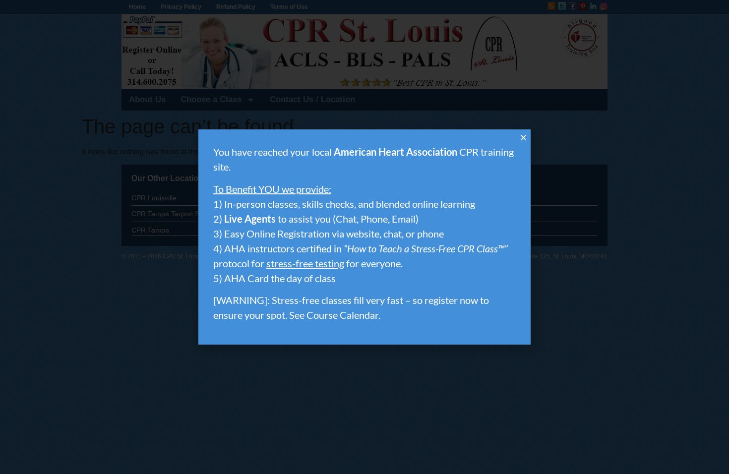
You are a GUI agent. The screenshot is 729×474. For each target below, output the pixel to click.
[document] (364, 237)
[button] (523, 137)
